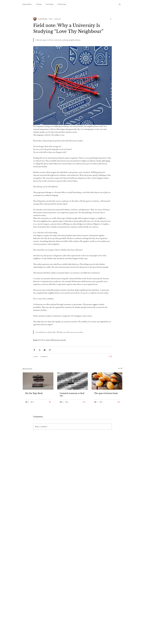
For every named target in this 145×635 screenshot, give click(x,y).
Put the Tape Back (34, 393)
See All (120, 368)
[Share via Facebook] (34, 350)
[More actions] (110, 19)
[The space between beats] (107, 381)
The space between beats (106, 393)
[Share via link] (50, 350)
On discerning (62, 4)
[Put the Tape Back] (38, 381)
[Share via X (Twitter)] (39, 350)
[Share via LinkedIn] (45, 350)
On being (38, 4)
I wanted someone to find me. (72, 394)
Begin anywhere (27, 4)
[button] (120, 4)
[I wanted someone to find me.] (72, 381)
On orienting (49, 4)
